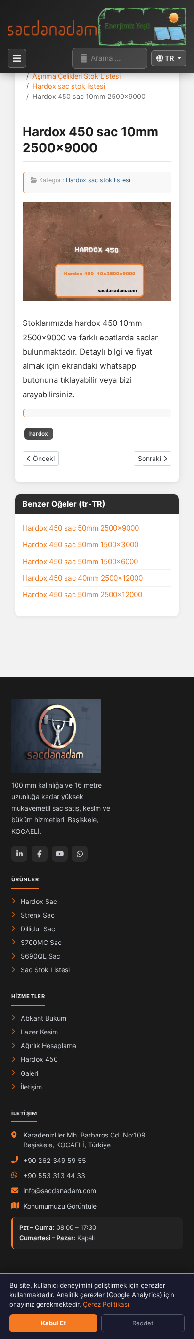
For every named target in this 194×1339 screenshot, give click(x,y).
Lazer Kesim (39, 1032)
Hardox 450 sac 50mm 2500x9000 (81, 528)
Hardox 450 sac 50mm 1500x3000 (80, 544)
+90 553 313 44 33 (54, 1175)
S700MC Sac (41, 942)
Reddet (143, 1323)
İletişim (31, 1087)
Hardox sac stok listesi (98, 180)
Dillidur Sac (38, 929)
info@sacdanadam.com (60, 1190)
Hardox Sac (39, 901)
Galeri (29, 1073)
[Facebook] (40, 854)
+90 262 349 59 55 (55, 1160)
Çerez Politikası (106, 1304)
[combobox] (109, 58)
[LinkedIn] (19, 854)
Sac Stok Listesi (45, 970)
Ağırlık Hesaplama (48, 1045)
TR (169, 58)
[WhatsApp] (80, 854)
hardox (38, 433)
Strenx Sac (38, 915)
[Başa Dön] (176, 1263)
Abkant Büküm (43, 1018)
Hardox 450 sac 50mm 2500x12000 (82, 594)
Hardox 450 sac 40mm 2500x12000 (83, 577)
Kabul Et (53, 1323)
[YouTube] (60, 854)
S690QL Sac (40, 956)
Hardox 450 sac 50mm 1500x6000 (80, 561)
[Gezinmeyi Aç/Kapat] (17, 58)
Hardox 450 (39, 1059)
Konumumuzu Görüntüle (60, 1206)
